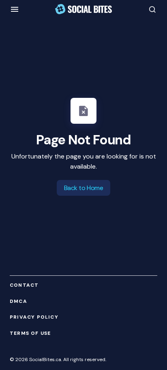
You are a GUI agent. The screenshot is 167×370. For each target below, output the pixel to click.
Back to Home (83, 188)
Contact (24, 285)
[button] (14, 9)
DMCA (18, 301)
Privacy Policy (34, 317)
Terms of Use (30, 333)
